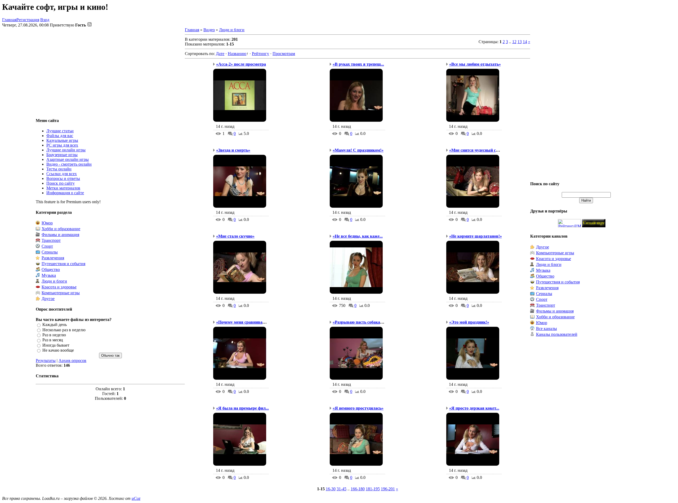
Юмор (47, 223)
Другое (48, 298)
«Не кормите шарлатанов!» (475, 236)
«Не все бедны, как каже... (358, 236)
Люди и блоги (54, 281)
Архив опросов (72, 360)
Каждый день (54, 325)
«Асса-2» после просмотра (241, 64)
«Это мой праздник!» (469, 322)
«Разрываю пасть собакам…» (361, 322)
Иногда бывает (55, 345)
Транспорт (51, 240)
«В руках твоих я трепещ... (358, 64)
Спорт (47, 246)
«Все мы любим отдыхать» (475, 64)
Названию (237, 53)
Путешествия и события (63, 263)
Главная (9, 19)
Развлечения (53, 258)
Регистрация (27, 19)
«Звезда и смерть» (233, 150)
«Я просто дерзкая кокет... (474, 408)
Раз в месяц (52, 340)
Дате (220, 53)
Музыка (49, 275)
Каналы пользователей (556, 334)
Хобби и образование (61, 228)
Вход (44, 19)
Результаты (46, 360)
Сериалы (50, 252)
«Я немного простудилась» (358, 408)
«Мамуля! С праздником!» (358, 150)
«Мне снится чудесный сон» (475, 150)
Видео (209, 30)
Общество (51, 269)
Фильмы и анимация (60, 234)
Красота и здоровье (59, 287)
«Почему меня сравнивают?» (244, 322)
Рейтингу (260, 53)
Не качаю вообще (58, 350)
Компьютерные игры (61, 293)
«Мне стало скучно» (235, 236)
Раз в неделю (54, 335)
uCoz (136, 498)
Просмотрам (284, 53)
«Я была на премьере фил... (242, 408)
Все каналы (546, 328)
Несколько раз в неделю (64, 330)
